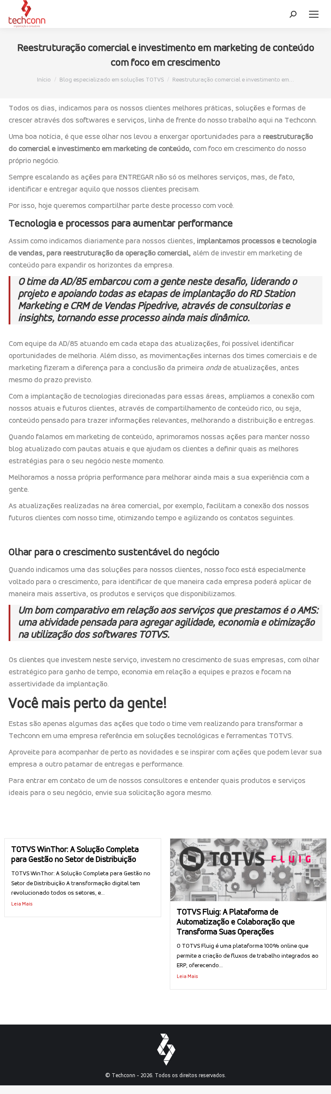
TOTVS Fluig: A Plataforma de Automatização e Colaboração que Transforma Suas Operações (236, 923)
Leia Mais (22, 904)
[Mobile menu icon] (313, 14)
